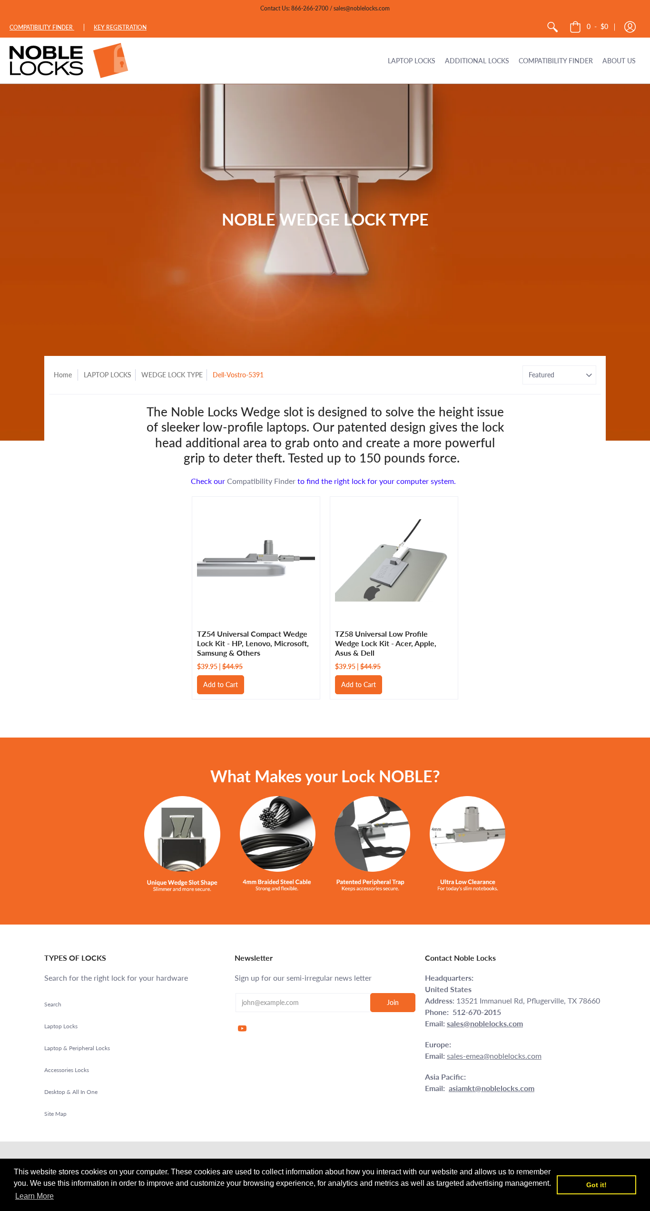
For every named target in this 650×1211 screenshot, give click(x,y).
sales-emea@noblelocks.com (494, 1055)
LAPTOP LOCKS (107, 375)
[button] (630, 27)
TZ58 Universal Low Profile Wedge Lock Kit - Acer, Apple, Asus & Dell (385, 643)
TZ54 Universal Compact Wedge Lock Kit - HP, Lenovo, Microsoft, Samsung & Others (253, 643)
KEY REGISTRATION (120, 27)
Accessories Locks (66, 1069)
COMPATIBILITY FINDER (42, 27)
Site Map (55, 1113)
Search (52, 1004)
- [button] (597, 26)
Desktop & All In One (71, 1091)
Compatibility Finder (261, 480)
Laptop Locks (61, 1026)
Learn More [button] (34, 1196)
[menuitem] (552, 27)
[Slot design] (182, 843)
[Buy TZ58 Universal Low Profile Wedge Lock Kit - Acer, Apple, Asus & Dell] (394, 561)
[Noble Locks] (69, 60)
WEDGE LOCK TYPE (172, 375)
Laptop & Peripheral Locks (77, 1048)
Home (63, 375)
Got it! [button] (596, 1185)
